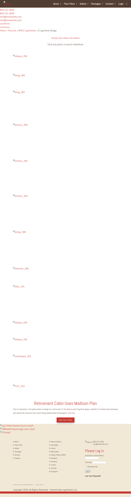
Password (88, 462)
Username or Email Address (94, 455)
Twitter (53, 465)
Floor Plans (69, 4)
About (56, 4)
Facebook (54, 458)
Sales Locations (56, 441)
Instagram (54, 471)
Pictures (12, 30)
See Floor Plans (65, 419)
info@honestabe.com (11, 16)
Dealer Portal (39, 485)
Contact (110, 4)
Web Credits (55, 451)
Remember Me (92, 466)
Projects (17, 458)
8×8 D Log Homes (27, 30)
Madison (69, 409)
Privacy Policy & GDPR (58, 455)
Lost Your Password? (93, 476)
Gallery (83, 4)
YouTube (53, 468)
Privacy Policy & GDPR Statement (23, 485)
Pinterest (54, 461)
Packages (96, 4)
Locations (5, 23)
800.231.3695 (7, 9)
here (73, 413)
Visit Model (54, 445)
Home (3, 30)
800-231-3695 (98, 441)
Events (53, 448)
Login (121, 4)
